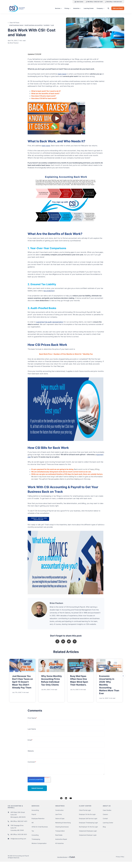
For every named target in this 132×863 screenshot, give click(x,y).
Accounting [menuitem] (35, 810)
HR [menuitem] (32, 823)
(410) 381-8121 (22, 834)
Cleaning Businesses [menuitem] (62, 827)
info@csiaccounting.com (18, 839)
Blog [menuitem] (104, 827)
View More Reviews (62, 857)
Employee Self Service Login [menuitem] (88, 818)
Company (100, 8)
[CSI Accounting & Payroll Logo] (21, 8)
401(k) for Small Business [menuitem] (40, 827)
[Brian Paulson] (39, 609)
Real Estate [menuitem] (58, 835)
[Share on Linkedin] (63, 641)
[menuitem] (79, 1)
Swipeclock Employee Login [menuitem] (88, 831)
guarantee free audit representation (49, 322)
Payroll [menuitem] (34, 814)
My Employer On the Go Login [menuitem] (88, 827)
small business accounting (33, 25)
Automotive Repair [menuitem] (61, 839)
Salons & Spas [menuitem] (59, 818)
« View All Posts (13, 22)
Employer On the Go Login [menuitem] (87, 814)
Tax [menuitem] (33, 831)
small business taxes (16, 25)
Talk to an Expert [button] (118, 8)
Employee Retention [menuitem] (38, 818)
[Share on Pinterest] (75, 641)
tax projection (49, 291)
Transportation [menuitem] (60, 831)
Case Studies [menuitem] (107, 810)
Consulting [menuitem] (35, 835)
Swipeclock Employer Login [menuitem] (88, 835)
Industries (76, 8)
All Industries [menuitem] (59, 843)
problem (46, 25)
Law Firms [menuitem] (58, 814)
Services (57, 8)
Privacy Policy (120, 856)
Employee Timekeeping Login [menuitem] (88, 823)
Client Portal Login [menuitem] (85, 810)
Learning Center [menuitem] (108, 823)
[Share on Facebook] (57, 641)
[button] (123, 676)
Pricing (67, 8)
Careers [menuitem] (105, 814)
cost (52, 25)
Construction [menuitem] (59, 810)
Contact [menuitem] (105, 818)
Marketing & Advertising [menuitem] (63, 823)
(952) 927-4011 (22, 821)
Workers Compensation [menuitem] (39, 843)
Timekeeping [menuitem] (36, 839)
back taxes (62, 74)
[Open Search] (108, 8)
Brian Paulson (14, 43)
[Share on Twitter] (69, 641)
